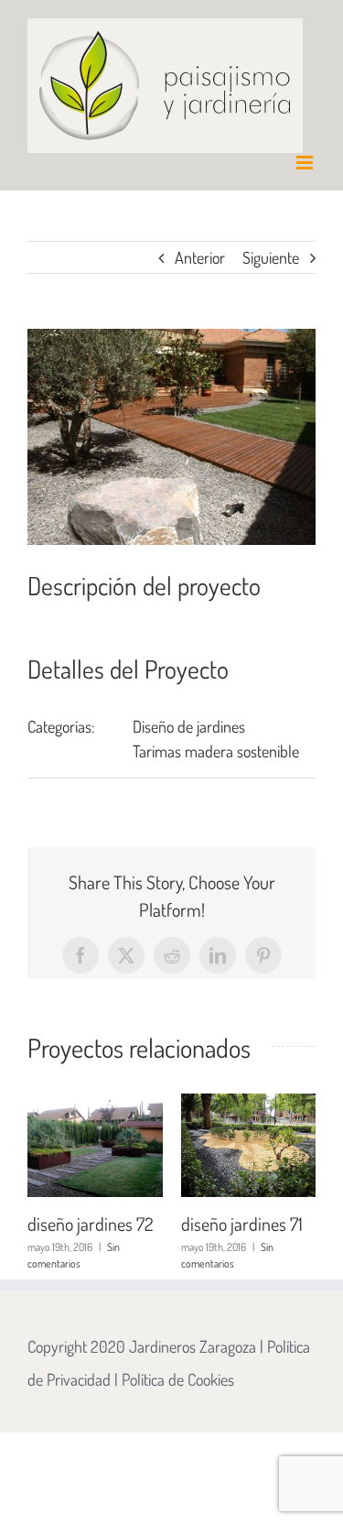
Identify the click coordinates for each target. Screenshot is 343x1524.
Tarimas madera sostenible (216, 751)
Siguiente (270, 257)
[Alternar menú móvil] (306, 162)
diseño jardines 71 (174, 1224)
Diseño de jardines (189, 726)
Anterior (200, 257)
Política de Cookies (178, 1379)
